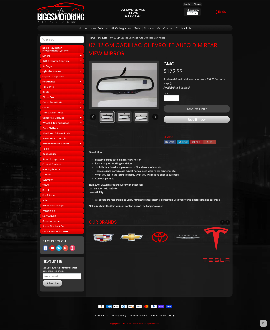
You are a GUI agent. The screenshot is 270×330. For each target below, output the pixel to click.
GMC (169, 64)
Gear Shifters (50, 128)
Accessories (49, 154)
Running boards (51, 169)
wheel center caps (53, 205)
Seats (45, 92)
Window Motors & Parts (63, 144)
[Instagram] (72, 248)
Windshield (48, 210)
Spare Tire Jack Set (53, 226)
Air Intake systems (53, 159)
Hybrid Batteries (63, 72)
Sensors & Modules (63, 118)
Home (83, 28)
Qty (166, 93)
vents (45, 185)
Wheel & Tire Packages (63, 123)
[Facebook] (45, 248)
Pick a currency (192, 10)
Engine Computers (53, 76)
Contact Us (183, 28)
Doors (63, 108)
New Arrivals (99, 28)
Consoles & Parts (63, 103)
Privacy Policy (118, 315)
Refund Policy (158, 315)
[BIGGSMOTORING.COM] (61, 13)
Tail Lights (48, 86)
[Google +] (65, 248)
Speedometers (51, 221)
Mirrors (63, 56)
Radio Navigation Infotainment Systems (63, 49)
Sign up (197, 4)
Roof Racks (48, 195)
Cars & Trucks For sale (55, 231)
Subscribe (52, 283)
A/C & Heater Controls (63, 61)
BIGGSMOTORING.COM (133, 323)
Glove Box (48, 97)
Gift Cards (164, 28)
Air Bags (63, 66)
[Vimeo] (59, 248)
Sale (137, 28)
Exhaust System (51, 164)
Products (102, 38)
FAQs (172, 315)
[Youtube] (52, 248)
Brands (149, 28)
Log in (187, 4)
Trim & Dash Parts (52, 112)
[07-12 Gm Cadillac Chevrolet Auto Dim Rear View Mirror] (107, 117)
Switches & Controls (54, 138)
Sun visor (47, 179)
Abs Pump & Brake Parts (56, 133)
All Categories (121, 28)
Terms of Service (138, 315)
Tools (45, 148)
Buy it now (197, 119)
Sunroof (47, 174)
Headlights (63, 82)
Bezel (45, 190)
